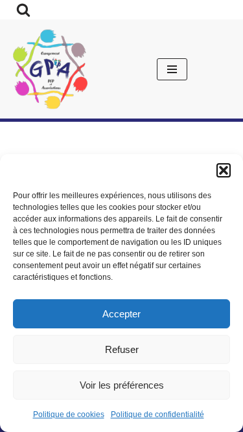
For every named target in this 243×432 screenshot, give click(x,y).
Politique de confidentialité (157, 414)
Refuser (122, 349)
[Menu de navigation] (172, 69)
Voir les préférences (122, 385)
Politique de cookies (68, 414)
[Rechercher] (23, 10)
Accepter (121, 313)
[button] (223, 170)
